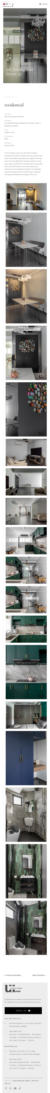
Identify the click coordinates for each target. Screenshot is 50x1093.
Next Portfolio (39, 975)
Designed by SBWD (21, 1081)
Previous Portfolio (12, 975)
